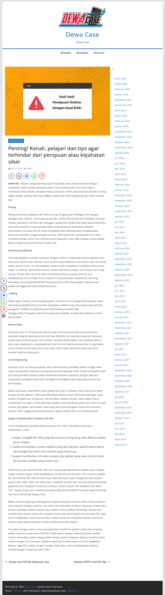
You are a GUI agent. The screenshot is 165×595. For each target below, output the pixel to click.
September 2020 (124, 386)
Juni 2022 (120, 290)
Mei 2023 (120, 232)
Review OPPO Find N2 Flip (90, 562)
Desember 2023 (123, 195)
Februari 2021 (122, 359)
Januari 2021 (121, 365)
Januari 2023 (121, 253)
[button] (4, 316)
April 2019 (120, 439)
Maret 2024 (121, 179)
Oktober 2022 (122, 269)
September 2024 (124, 147)
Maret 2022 (121, 306)
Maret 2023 (121, 243)
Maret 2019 (121, 444)
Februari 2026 (122, 89)
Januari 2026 (121, 94)
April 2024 (120, 174)
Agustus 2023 (122, 216)
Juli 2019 (119, 423)
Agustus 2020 (122, 391)
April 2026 (120, 78)
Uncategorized (16, 141)
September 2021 (124, 338)
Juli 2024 (119, 158)
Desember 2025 (123, 99)
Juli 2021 (119, 349)
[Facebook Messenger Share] (27, 176)
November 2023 (123, 200)
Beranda (66, 52)
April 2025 (120, 110)
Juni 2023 (120, 227)
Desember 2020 (123, 370)
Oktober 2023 (122, 205)
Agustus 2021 (122, 343)
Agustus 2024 (122, 152)
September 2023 (124, 211)
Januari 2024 (121, 189)
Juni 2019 (120, 428)
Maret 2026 (121, 83)
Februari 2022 (122, 311)
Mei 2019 (120, 434)
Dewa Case (82, 34)
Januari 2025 (121, 126)
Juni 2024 (120, 163)
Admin (29, 168)
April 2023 (120, 237)
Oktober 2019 (122, 418)
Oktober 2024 (122, 142)
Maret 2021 (121, 354)
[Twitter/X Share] (19, 176)
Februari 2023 (122, 248)
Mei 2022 (120, 296)
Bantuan (99, 52)
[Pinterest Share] (42, 176)
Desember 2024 (123, 131)
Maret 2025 (121, 115)
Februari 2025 (122, 121)
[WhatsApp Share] (34, 176)
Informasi (82, 52)
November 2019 (123, 412)
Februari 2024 (122, 184)
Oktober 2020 (122, 380)
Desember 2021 (123, 322)
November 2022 (123, 264)
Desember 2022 (123, 258)
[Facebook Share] (11, 176)
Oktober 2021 (122, 333)
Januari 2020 (121, 402)
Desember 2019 (123, 407)
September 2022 (124, 274)
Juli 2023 (119, 221)
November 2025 (123, 105)
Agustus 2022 (122, 280)
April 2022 (120, 301)
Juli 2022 (119, 285)
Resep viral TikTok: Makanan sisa (29, 562)
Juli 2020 (119, 396)
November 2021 (123, 327)
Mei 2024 (120, 168)
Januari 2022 (121, 317)
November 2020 (123, 375)
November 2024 (123, 136)
